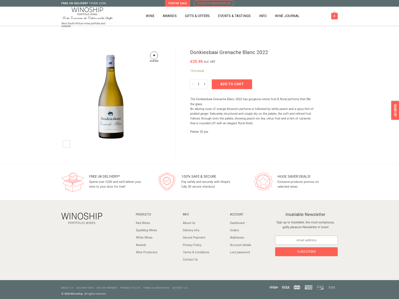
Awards (141, 245)
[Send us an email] (335, 3)
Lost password (240, 252)
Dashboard (237, 223)
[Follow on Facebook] (322, 3)
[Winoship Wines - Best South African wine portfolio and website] (87, 13)
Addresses (237, 237)
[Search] (136, 16)
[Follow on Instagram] (327, 3)
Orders (234, 230)
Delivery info (191, 230)
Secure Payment (194, 237)
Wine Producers (146, 252)
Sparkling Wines (146, 230)
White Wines (144, 237)
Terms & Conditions (196, 252)
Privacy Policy (192, 245)
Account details (240, 245)
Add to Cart (232, 84)
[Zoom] (66, 144)
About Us (189, 223)
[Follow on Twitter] (331, 3)
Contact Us (190, 259)
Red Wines (143, 223)
